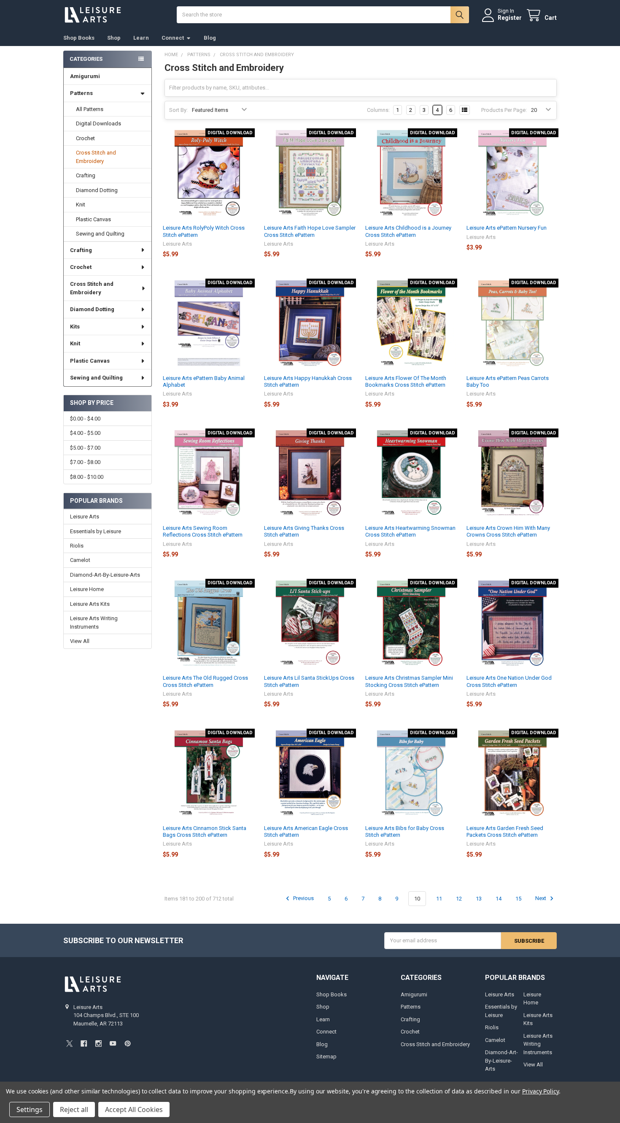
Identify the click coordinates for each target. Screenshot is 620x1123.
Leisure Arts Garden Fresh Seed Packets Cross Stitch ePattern (504, 831)
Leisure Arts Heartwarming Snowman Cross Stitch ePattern (410, 531)
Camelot (80, 560)
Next (541, 898)
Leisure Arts (84, 516)
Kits (75, 326)
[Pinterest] (127, 1043)
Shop (114, 38)
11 (439, 898)
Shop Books (78, 38)
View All (79, 641)
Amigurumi (85, 76)
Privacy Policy (540, 1091)
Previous (303, 898)
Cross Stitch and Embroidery (96, 156)
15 (518, 898)
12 (459, 898)
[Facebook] (84, 1043)
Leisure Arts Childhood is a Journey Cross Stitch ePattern (408, 231)
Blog (210, 38)
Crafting (85, 175)
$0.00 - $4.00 (85, 418)
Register (510, 17)
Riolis (77, 546)
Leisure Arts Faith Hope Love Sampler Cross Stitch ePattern (310, 231)
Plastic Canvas (93, 219)
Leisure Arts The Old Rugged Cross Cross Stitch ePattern (205, 681)
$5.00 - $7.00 (85, 448)
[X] (69, 1043)
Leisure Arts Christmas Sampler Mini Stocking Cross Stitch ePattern (409, 681)
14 (498, 898)
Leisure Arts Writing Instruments (94, 622)
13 (479, 898)
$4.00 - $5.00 (85, 433)
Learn (141, 38)
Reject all (74, 1109)
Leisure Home (87, 589)
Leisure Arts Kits (90, 604)
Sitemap (326, 1056)
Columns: (378, 110)
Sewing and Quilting (100, 234)
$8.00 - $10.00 (86, 477)
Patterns (81, 93)
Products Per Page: (504, 110)
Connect (173, 38)
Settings (29, 1109)
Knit (80, 204)
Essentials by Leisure (95, 531)
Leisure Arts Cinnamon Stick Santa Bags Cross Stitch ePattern (204, 831)
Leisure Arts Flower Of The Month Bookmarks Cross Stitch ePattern (405, 381)
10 (417, 898)
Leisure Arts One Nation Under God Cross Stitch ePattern (509, 681)
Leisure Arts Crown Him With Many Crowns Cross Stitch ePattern (508, 531)
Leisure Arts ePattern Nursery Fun (506, 228)
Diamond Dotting (97, 190)
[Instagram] (98, 1043)
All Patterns (89, 109)
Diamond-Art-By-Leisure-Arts (105, 575)
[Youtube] (113, 1043)
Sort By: (178, 110)
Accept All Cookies (134, 1109)
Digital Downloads (98, 123)
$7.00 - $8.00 (85, 462)
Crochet (85, 138)
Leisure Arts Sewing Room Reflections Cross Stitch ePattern (203, 531)
